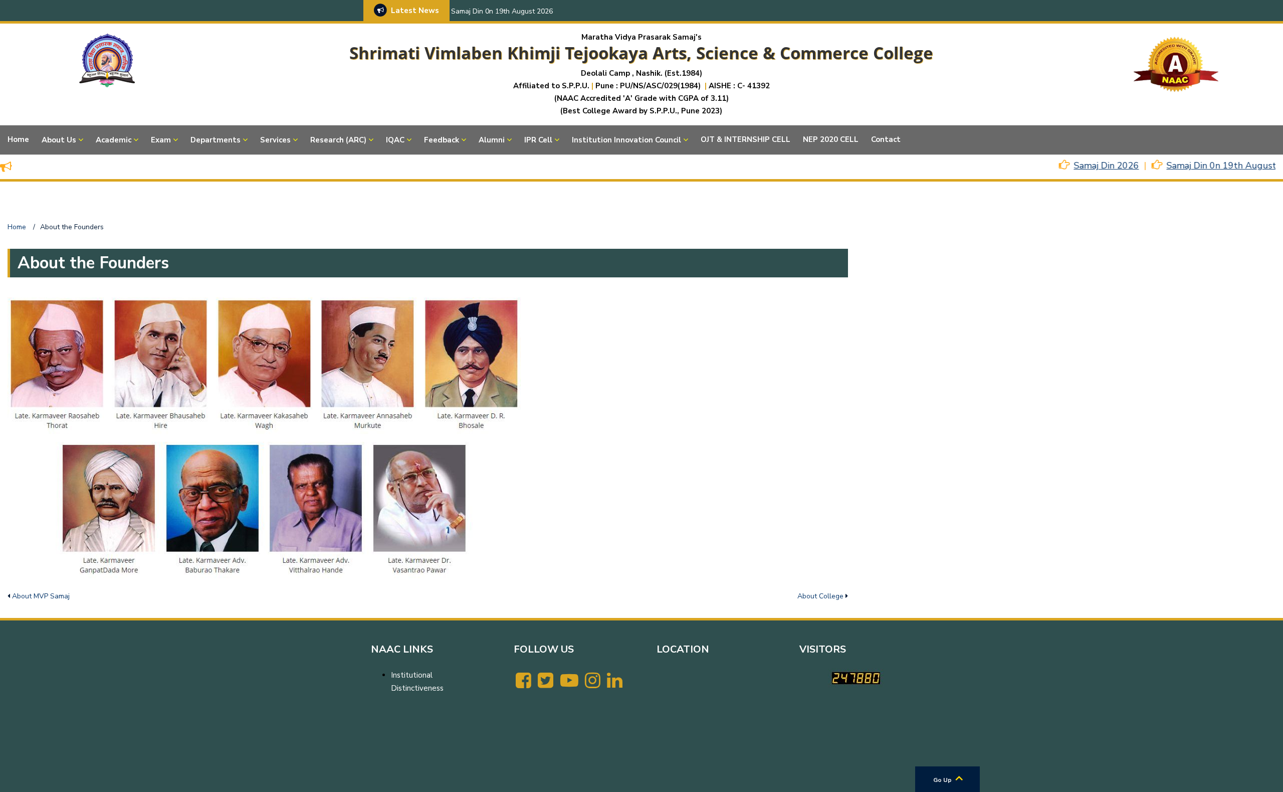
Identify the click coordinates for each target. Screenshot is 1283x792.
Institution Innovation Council (626, 140)
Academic (113, 140)
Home (18, 139)
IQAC (395, 140)
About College (820, 596)
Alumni (492, 140)
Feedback (441, 140)
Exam (161, 140)
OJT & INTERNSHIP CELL (745, 139)
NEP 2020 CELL (831, 139)
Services (275, 140)
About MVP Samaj (41, 596)
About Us (59, 140)
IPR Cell (538, 140)
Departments (215, 140)
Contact (886, 139)
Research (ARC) (338, 140)
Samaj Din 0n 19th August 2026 (502, 11)
